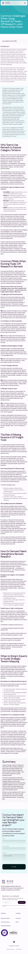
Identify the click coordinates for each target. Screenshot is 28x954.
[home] (6, 3)
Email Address (5, 846)
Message (4, 852)
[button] (25, 3)
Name (3, 838)
